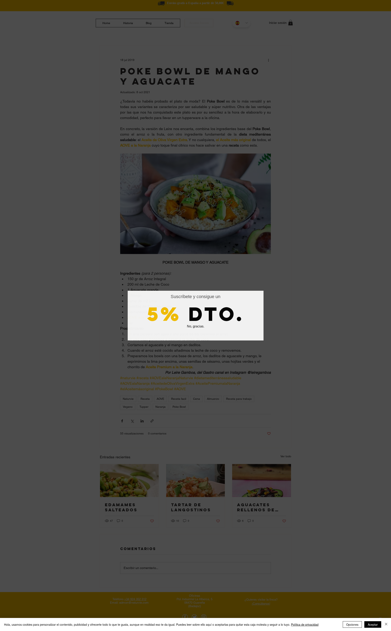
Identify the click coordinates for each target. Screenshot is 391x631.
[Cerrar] (386, 624)
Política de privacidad (305, 624)
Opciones (352, 624)
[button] (195, 327)
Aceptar (373, 624)
